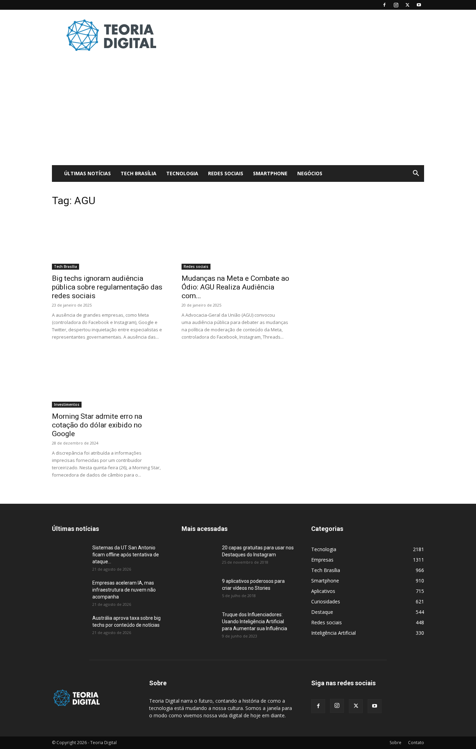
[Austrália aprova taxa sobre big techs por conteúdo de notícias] (69, 627)
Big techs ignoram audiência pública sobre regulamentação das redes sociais (107, 287)
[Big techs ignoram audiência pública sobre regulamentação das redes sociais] (108, 242)
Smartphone (270, 173)
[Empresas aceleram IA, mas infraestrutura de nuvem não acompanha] (69, 591)
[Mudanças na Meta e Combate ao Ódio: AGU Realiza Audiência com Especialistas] (238, 242)
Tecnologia (182, 173)
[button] (415, 174)
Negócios (309, 173)
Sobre (395, 743)
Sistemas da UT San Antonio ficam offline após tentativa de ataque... (125, 554)
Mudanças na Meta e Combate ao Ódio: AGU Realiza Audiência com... (235, 287)
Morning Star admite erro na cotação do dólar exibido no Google (97, 425)
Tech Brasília (138, 173)
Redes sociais (225, 173)
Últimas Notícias (87, 173)
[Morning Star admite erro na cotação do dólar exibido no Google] (108, 380)
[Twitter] (407, 5)
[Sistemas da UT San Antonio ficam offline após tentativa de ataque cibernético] (69, 556)
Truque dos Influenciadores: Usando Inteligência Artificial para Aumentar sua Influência (254, 621)
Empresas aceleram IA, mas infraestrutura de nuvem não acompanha (124, 590)
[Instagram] (396, 5)
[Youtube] (419, 5)
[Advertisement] (297, 35)
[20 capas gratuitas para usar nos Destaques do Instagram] (199, 556)
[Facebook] (384, 5)
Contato (416, 743)
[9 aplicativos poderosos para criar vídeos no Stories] (199, 590)
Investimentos (66, 404)
